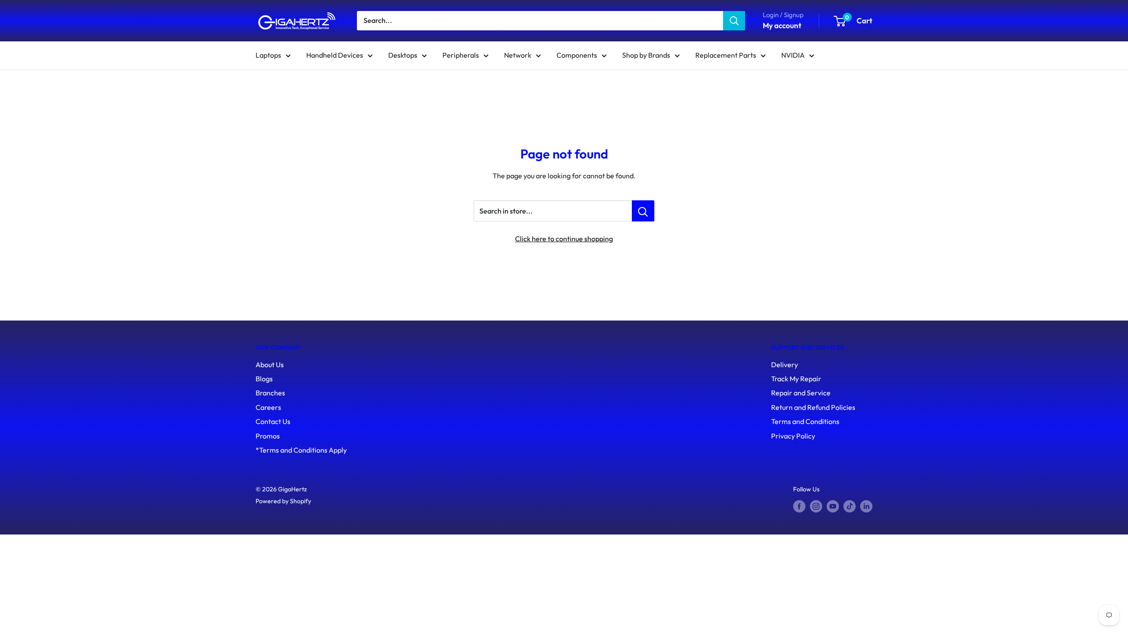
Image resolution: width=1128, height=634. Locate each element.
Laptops (268, 55)
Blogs (264, 378)
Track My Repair (796, 378)
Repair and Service (801, 392)
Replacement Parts (725, 55)
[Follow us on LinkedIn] (866, 506)
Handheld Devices (334, 55)
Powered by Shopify (283, 501)
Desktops (402, 55)
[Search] (734, 20)
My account (782, 25)
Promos (268, 435)
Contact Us (273, 421)
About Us (270, 364)
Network (517, 55)
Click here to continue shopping (564, 238)
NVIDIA (793, 55)
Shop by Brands (646, 55)
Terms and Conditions (805, 421)
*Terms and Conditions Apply (301, 450)
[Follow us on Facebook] (799, 506)
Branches (270, 392)
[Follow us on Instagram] (816, 506)
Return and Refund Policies (813, 407)
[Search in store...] (643, 210)
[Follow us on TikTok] (849, 506)
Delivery (784, 364)
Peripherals (460, 55)
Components (577, 55)
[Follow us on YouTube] (833, 506)
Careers (268, 407)
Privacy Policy (793, 435)
